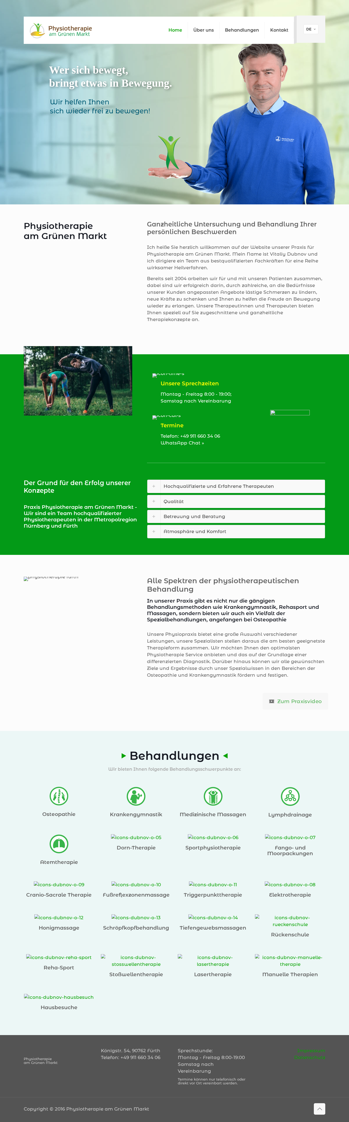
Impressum (311, 1050)
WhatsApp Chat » (182, 443)
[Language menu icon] (310, 29)
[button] (236, 486)
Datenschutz (309, 1057)
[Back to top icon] (319, 1109)
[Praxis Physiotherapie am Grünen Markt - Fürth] (61, 30)
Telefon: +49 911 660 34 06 (190, 436)
